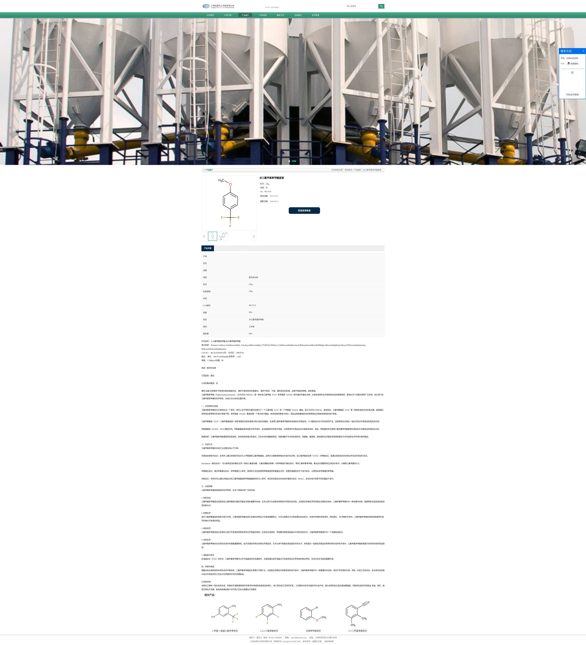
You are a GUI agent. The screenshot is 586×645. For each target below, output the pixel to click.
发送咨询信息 (304, 210)
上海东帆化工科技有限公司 (261, 641)
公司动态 (263, 15)
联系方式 (280, 15)
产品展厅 (245, 15)
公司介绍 (228, 15)
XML (299, 641)
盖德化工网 (317, 641)
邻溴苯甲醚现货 (313, 631)
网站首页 (348, 170)
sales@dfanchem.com (299, 638)
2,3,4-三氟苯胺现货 (269, 631)
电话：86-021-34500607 (272, 638)
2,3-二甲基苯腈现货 (357, 631)
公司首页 (210, 15)
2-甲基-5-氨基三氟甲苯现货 (225, 631)
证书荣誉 (315, 15)
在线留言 (298, 15)
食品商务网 (329, 641)
